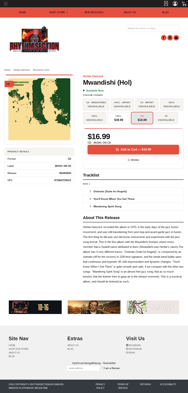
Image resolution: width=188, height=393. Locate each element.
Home (7, 70)
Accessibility (168, 384)
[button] (58, 12)
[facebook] (164, 38)
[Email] (176, 38)
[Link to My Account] (175, 4)
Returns (145, 384)
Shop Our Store (18, 349)
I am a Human (112, 368)
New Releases (94, 12)
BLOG (165, 12)
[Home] (34, 39)
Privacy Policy (100, 386)
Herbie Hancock (22, 70)
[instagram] (170, 38)
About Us (130, 12)
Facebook (134, 345)
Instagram (135, 349)
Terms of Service (123, 386)
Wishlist (135, 160)
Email (131, 352)
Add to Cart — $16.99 (136, 149)
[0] (184, 4)
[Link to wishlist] (166, 4)
